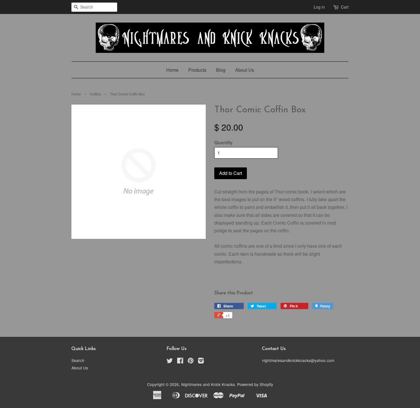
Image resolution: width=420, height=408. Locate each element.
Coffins (95, 93)
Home (172, 70)
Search (77, 360)
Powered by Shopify (255, 384)
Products (197, 70)
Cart (345, 7)
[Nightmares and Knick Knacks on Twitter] (170, 361)
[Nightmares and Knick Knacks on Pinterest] (190, 361)
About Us (244, 70)
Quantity (223, 142)
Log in (319, 7)
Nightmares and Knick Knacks (208, 384)
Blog (220, 70)
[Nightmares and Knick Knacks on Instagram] (201, 361)
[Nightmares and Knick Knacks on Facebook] (180, 361)
